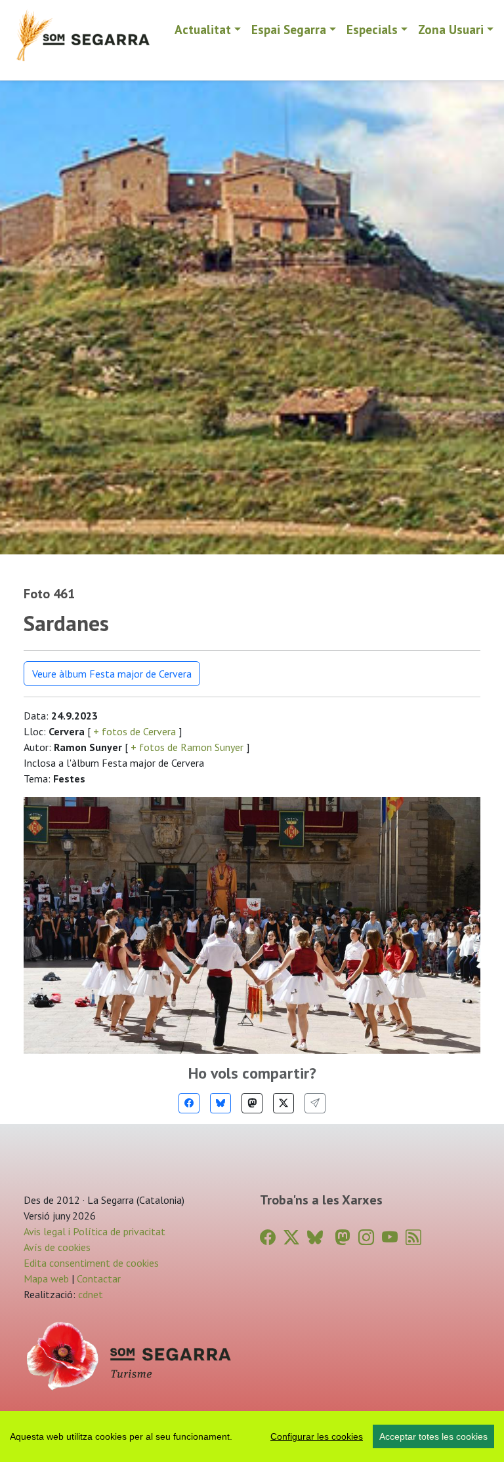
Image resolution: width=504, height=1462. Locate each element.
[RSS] (413, 1237)
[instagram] (366, 1237)
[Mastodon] (252, 1103)
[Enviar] (315, 1103)
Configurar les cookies (316, 1436)
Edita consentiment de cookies (91, 1262)
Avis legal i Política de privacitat (94, 1231)
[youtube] (390, 1237)
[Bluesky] (220, 1103)
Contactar (99, 1278)
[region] (252, 1436)
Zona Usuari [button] (451, 29)
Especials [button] (372, 29)
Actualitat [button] (203, 29)
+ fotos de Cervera (134, 731)
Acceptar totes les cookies (433, 1436)
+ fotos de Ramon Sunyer (187, 747)
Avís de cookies (57, 1247)
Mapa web (46, 1278)
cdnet (89, 1294)
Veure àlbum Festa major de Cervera (112, 673)
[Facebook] (189, 1103)
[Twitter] (283, 1103)
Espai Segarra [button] (288, 29)
